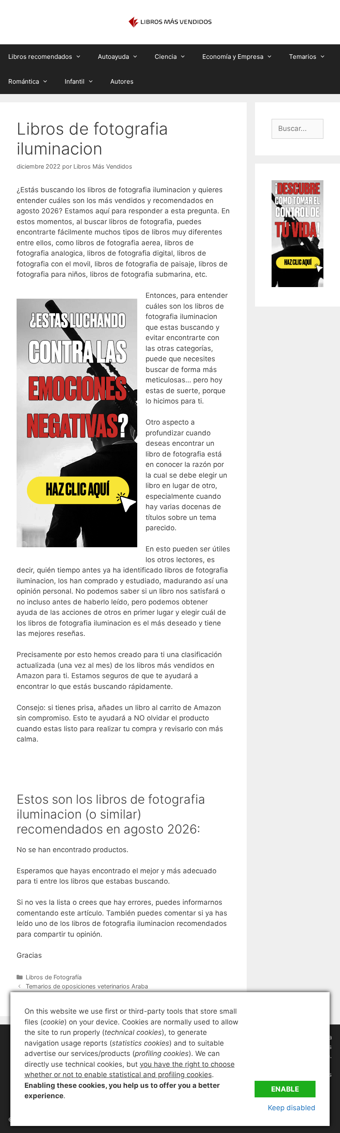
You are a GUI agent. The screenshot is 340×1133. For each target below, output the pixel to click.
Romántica (23, 81)
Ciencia (166, 56)
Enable (285, 1089)
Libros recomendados (40, 56)
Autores (122, 81)
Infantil (75, 81)
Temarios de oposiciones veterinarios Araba (87, 986)
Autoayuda (113, 56)
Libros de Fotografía (54, 977)
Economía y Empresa (232, 56)
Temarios (302, 56)
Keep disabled (292, 1108)
